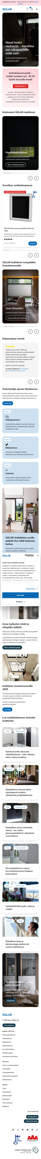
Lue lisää (7, 709)
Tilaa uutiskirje (9, 1025)
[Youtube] (27, 1129)
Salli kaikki (20, 595)
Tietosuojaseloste (8, 1072)
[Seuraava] (36, 178)
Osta (32, 244)
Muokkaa (19, 602)
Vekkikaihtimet (7, 1046)
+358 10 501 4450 (31, 1121)
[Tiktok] (37, 1129)
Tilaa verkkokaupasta (15, 165)
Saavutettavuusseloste (10, 1076)
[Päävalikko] (37, 9)
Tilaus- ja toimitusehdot (10, 1065)
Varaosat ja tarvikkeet (10, 1056)
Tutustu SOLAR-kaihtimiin (17, 318)
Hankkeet (5, 1106)
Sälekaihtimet (7, 1038)
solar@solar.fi (32, 1117)
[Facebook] (13, 1129)
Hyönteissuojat (7, 1053)
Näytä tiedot (30, 589)
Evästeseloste (7, 1080)
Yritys (4, 1088)
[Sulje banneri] (38, 555)
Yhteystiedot (6, 1092)
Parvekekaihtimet (8, 1049)
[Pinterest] (22, 1129)
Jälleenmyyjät (7, 1095)
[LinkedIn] (32, 1129)
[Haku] (27, 9)
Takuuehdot (6, 1069)
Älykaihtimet (6, 1042)
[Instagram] (18, 1129)
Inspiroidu (11, 1001)
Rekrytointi (6, 1099)
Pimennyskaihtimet (8, 1035)
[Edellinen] (30, 178)
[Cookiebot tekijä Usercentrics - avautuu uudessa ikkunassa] (25, 555)
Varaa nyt (8, 403)
